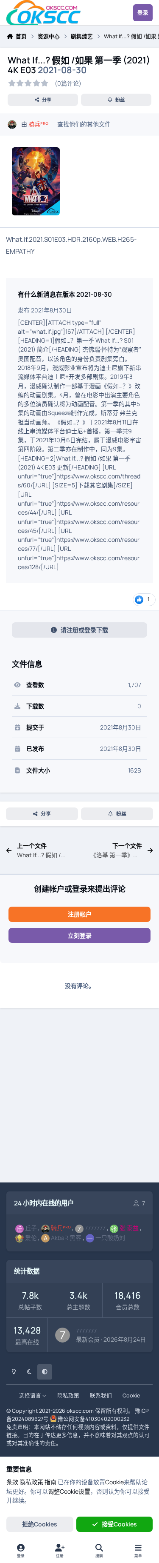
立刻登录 (80, 935)
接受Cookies (119, 1524)
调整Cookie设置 (69, 1491)
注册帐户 (80, 914)
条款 (12, 1482)
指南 (50, 1482)
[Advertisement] (79, 1097)
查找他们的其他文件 (84, 124)
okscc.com (80, 1410)
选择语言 (30, 1395)
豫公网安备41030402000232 (93, 1419)
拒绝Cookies (39, 1524)
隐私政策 (68, 1395)
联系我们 (101, 1395)
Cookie (131, 1395)
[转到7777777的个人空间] (62, 1335)
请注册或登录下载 (84, 630)
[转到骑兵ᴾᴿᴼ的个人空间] (12, 124)
